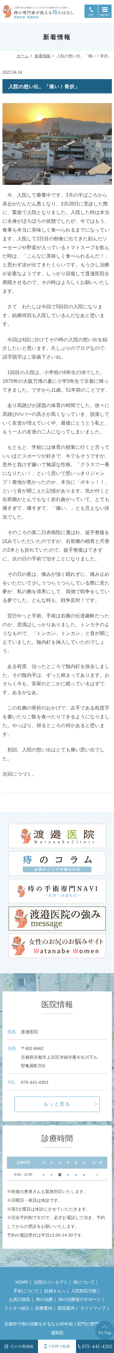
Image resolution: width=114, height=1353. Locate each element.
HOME (22, 1282)
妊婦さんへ (55, 1290)
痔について (84, 1282)
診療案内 (43, 1308)
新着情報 (42, 56)
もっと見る (57, 1104)
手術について (26, 1290)
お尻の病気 (19, 1299)
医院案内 (66, 1308)
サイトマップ (93, 1308)
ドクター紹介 (17, 1308)
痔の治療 (44, 1299)
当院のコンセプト (51, 1282)
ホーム (23, 56)
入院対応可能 (84, 1290)
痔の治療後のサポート (79, 1299)
